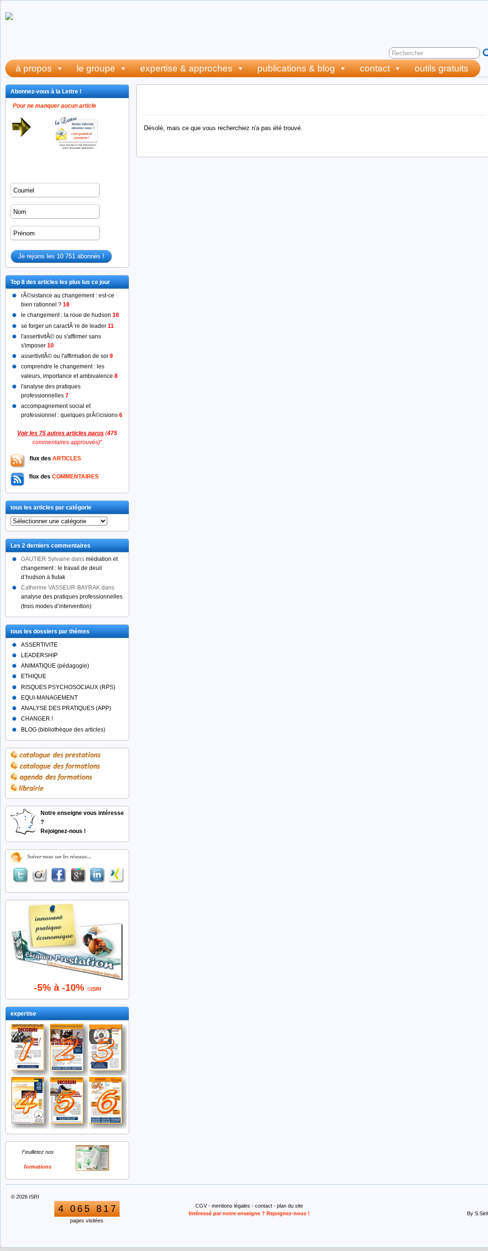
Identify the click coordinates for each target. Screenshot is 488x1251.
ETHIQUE (33, 676)
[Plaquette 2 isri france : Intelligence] (69, 1050)
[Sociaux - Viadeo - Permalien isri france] (39, 875)
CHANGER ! (37, 718)
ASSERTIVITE (39, 644)
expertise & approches (186, 68)
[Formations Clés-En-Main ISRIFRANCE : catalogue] (92, 1169)
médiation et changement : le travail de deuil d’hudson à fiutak (69, 568)
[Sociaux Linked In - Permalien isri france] (97, 875)
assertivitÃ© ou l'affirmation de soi (67, 356)
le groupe (96, 68)
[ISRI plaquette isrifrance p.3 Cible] (108, 1050)
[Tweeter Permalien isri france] (20, 875)
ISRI (34, 1197)
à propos (34, 68)
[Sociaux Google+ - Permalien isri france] (78, 875)
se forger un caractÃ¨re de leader (67, 326)
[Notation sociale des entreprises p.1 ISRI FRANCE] (69, 1103)
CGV (201, 1206)
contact (375, 68)
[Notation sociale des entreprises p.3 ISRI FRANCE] (108, 1102)
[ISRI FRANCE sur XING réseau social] (117, 875)
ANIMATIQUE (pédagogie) (55, 665)
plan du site (290, 1206)
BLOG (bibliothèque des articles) (63, 729)
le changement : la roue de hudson (70, 315)
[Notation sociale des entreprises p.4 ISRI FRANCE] (30, 1103)
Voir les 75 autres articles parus (60, 433)
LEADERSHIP (39, 655)
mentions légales (231, 1206)
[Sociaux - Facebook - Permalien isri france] (59, 875)
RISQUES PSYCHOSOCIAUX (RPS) (68, 687)
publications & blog (296, 68)
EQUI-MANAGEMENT (49, 697)
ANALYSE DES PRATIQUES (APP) (66, 708)
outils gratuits (441, 68)
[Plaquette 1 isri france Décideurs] (30, 1050)
